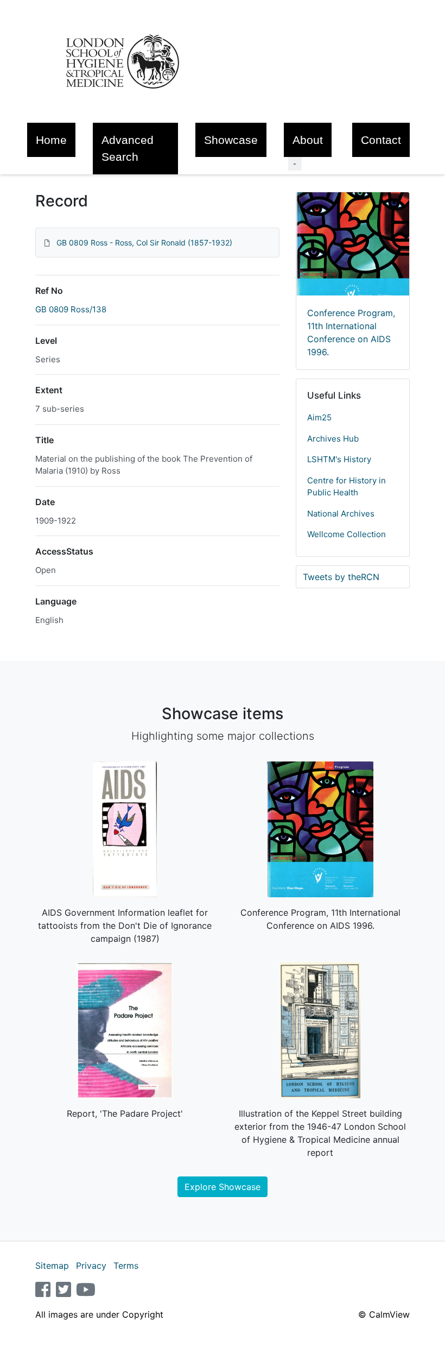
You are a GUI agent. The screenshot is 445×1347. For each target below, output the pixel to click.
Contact (381, 140)
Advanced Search (127, 148)
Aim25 (319, 417)
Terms (125, 1265)
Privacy (91, 1265)
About (308, 140)
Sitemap (52, 1265)
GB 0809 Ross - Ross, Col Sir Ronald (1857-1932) (144, 242)
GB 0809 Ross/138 (70, 309)
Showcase (231, 140)
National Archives (340, 513)
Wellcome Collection (346, 534)
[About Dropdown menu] (295, 164)
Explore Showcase (222, 1186)
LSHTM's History (339, 459)
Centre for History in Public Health (346, 486)
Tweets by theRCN (341, 576)
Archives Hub (333, 438)
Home (51, 140)
